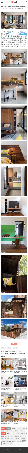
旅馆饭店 (17, 431)
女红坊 (12, 436)
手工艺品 (7, 438)
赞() (14, 343)
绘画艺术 (19, 441)
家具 (25, 36)
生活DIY (22, 436)
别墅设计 (3, 348)
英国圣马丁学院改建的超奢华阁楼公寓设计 (15, 353)
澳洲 (9, 32)
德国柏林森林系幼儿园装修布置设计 (13, 351)
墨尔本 (23, 32)
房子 (6, 36)
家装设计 (19, 8)
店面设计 (11, 431)
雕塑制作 (17, 436)
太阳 (15, 46)
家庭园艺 (9, 441)
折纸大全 (23, 433)
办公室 (6, 431)
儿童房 (18, 428)
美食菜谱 (3, 441)
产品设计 (5, 443)
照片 (2, 46)
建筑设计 (22, 431)
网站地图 (20, 450)
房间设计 (15, 348)
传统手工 (12, 438)
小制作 (13, 433)
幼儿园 (18, 433)
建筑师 (21, 34)
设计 (12, 36)
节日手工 (9, 433)
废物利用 (7, 436)
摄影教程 (14, 441)
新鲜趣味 (10, 443)
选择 (8, 38)
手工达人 (18, 438)
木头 (19, 46)
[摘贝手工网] (14, 2)
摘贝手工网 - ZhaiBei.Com (12, 450)
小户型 (23, 428)
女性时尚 (23, 438)
